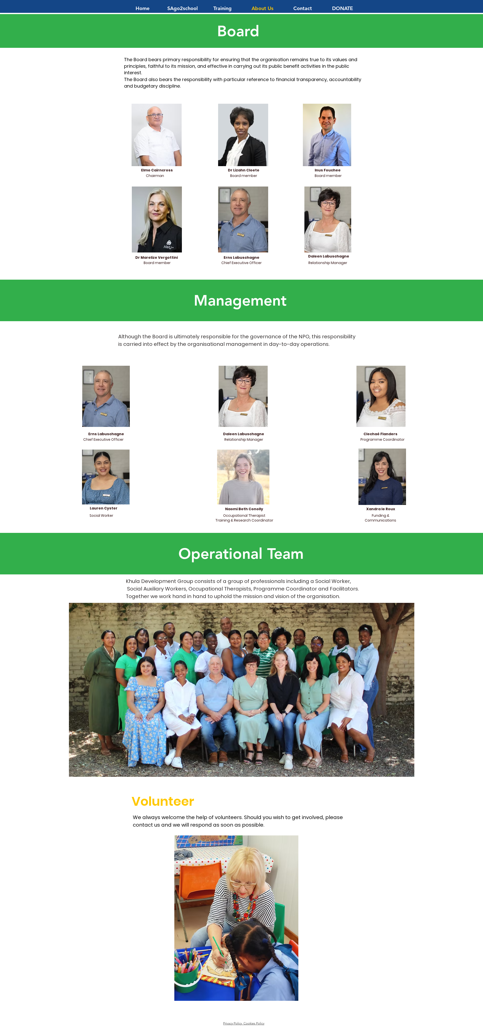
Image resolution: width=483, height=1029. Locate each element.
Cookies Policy (254, 1023)
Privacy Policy (233, 1023)
